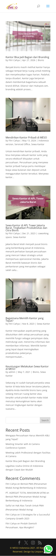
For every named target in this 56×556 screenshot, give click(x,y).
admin (12, 371)
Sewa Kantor (37, 144)
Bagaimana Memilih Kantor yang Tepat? (25, 319)
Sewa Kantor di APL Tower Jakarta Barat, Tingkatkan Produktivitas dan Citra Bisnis (26, 228)
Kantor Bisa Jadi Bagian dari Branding (27, 57)
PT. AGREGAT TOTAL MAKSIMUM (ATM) (26, 492)
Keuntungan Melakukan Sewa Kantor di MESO (27, 368)
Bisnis (41, 60)
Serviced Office (22, 144)
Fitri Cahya (14, 60)
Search (45, 420)
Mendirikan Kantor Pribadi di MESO (26, 137)
